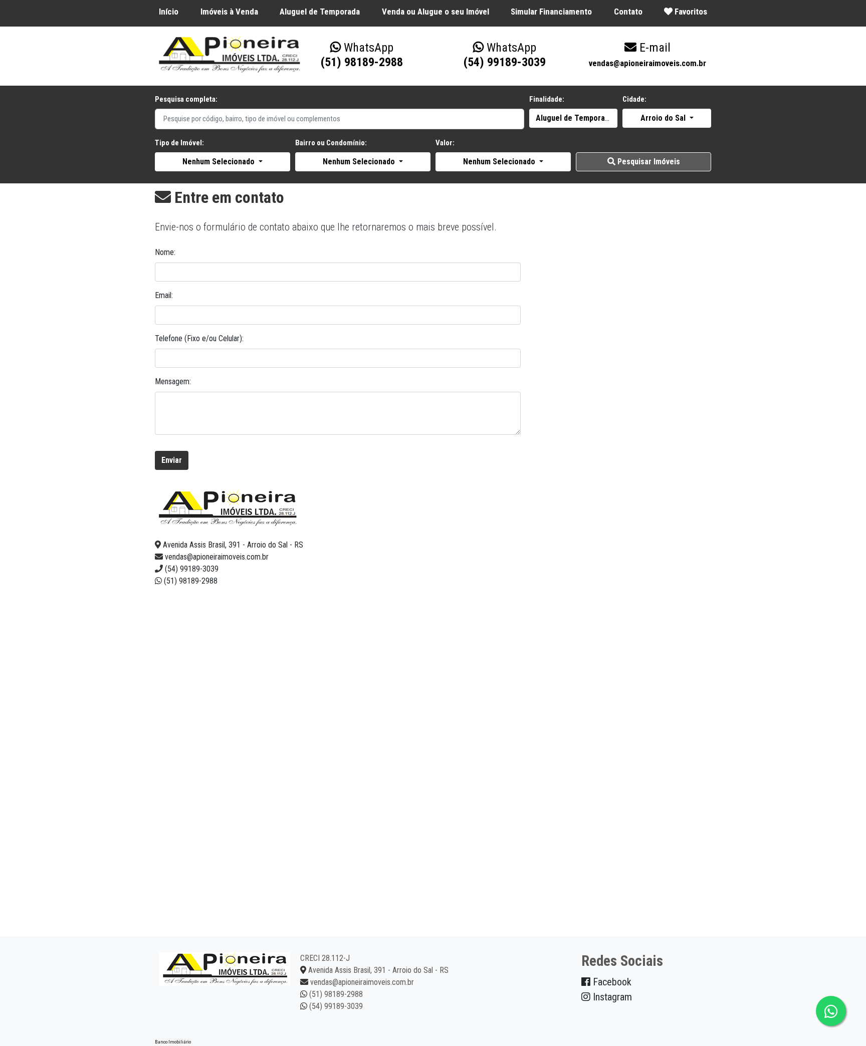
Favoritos (690, 12)
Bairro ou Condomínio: (331, 142)
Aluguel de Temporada (320, 12)
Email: (164, 295)
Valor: (445, 142)
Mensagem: (173, 381)
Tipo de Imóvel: (179, 142)
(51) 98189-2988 (362, 55)
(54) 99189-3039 (505, 55)
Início (168, 12)
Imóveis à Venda (229, 12)
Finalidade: (546, 99)
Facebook (610, 982)
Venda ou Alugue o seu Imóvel (435, 12)
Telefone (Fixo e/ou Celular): (199, 338)
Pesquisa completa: (186, 99)
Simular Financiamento (551, 12)
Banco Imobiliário (173, 1041)
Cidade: (634, 99)
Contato (628, 12)
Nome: (165, 252)
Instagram (611, 997)
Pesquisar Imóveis (647, 161)
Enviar (171, 460)
